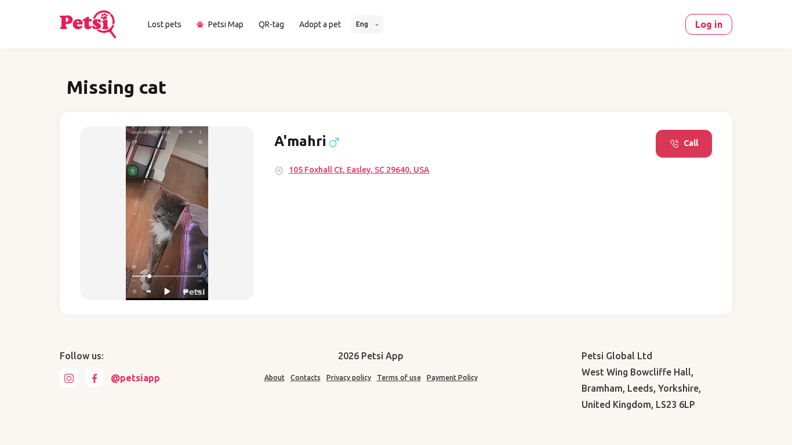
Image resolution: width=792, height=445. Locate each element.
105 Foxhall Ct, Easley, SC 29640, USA (359, 169)
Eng (363, 24)
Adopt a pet (320, 24)
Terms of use (399, 377)
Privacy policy (348, 377)
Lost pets (164, 24)
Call (691, 143)
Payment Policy (452, 377)
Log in (708, 24)
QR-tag (271, 24)
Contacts (305, 377)
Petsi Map (226, 24)
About (274, 377)
